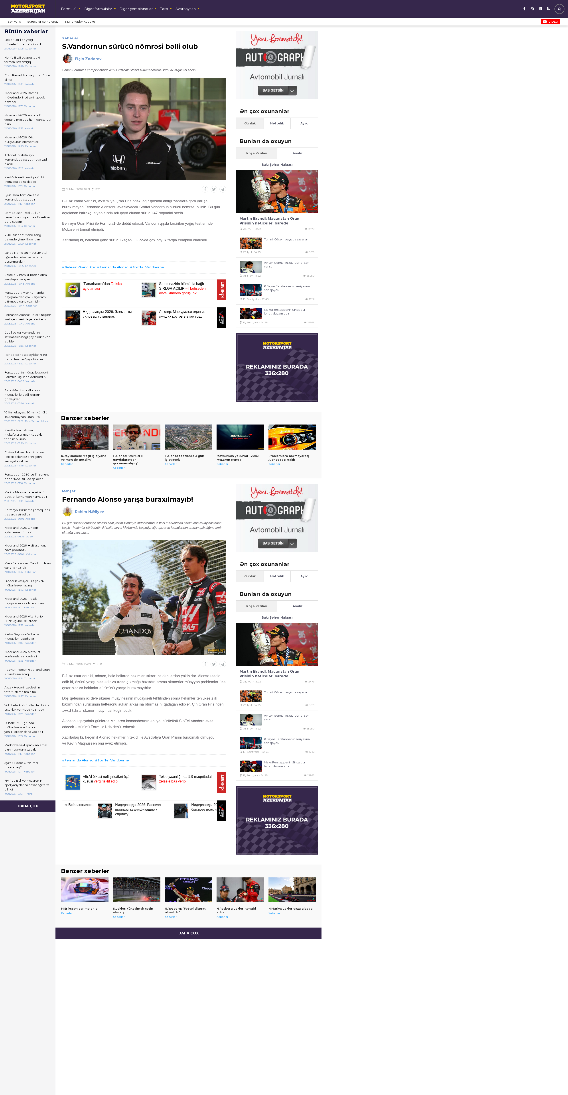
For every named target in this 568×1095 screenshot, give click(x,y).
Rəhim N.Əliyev (89, 512)
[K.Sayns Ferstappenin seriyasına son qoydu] (251, 290)
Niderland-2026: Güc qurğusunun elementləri (21, 140)
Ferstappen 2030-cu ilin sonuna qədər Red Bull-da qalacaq (26, 477)
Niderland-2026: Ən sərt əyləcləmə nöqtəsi (21, 530)
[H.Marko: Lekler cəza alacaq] (292, 889)
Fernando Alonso (114, 267)
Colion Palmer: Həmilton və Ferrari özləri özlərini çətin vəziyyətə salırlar (24, 456)
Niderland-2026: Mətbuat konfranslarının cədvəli (22, 654)
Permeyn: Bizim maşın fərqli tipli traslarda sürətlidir (27, 512)
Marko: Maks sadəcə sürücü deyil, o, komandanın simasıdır (25, 494)
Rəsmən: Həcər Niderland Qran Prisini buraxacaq (27, 672)
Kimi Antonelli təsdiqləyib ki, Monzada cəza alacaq (24, 179)
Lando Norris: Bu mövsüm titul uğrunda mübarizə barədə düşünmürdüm (25, 257)
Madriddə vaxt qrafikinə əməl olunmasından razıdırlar (25, 747)
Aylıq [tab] (304, 123)
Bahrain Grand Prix (80, 267)
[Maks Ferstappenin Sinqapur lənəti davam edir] (251, 314)
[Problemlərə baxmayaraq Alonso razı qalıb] (292, 437)
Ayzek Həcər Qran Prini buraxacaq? (21, 765)
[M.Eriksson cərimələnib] (84, 889)
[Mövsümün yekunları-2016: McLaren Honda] (240, 437)
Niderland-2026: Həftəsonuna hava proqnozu (25, 548)
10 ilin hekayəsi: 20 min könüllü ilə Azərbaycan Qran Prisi (25, 415)
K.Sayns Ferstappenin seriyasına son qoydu (287, 288)
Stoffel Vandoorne (148, 267)
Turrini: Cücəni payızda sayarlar (286, 239)
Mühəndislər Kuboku (80, 21)
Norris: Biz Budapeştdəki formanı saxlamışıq (22, 60)
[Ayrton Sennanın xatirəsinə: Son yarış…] (251, 267)
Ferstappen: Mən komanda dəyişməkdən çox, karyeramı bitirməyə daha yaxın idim (25, 297)
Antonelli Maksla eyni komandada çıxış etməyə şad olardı (25, 159)
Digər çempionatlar (136, 9)
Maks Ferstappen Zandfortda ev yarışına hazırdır (27, 565)
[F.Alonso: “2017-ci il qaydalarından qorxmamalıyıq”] (136, 437)
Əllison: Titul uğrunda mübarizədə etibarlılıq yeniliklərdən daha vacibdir (23, 727)
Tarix (164, 9)
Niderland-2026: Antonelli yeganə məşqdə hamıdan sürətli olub (27, 119)
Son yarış (14, 21)
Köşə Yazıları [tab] (256, 153)
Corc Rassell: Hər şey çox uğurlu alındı (27, 77)
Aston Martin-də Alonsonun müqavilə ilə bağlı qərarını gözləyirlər (23, 394)
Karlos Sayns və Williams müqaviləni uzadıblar (21, 636)
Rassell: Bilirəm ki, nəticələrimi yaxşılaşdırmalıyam (25, 277)
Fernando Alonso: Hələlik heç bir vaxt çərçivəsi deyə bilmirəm (27, 317)
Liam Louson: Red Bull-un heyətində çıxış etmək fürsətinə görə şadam (27, 217)
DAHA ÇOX (28, 806)
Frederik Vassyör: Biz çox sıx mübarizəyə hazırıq (24, 583)
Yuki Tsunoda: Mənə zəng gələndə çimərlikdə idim (22, 237)
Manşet (69, 491)
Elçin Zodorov (88, 59)
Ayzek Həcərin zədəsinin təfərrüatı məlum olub (22, 690)
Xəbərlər (70, 38)
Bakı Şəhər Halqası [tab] (277, 165)
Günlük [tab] (250, 123)
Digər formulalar (98, 9)
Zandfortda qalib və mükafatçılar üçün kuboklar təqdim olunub (24, 434)
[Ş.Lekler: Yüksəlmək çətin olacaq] (136, 889)
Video (553, 21)
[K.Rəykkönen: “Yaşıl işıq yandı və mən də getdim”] (84, 437)
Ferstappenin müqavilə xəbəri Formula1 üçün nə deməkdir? (26, 375)
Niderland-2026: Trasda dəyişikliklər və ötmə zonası (24, 601)
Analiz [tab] (298, 153)
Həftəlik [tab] (277, 123)
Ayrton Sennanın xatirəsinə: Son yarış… (287, 264)
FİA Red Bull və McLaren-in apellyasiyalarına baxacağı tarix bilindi (26, 785)
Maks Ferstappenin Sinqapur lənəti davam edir (284, 311)
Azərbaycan (186, 9)
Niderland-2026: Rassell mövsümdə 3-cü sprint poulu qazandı (24, 97)
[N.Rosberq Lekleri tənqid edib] (240, 889)
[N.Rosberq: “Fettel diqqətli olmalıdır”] (188, 889)
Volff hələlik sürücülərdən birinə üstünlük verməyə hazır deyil (26, 707)
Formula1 (69, 9)
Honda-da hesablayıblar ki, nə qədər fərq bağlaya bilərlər (25, 357)
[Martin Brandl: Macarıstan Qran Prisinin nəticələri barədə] (277, 191)
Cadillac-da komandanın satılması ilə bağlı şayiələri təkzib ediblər (27, 337)
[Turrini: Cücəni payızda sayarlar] (251, 243)
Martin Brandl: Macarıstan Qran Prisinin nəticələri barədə (269, 220)
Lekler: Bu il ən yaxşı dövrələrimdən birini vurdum (24, 42)
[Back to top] (555, 1082)
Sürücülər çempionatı (43, 21)
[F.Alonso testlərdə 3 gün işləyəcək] (188, 437)
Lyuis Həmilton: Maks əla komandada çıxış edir (21, 197)
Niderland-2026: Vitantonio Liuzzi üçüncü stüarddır (23, 619)
